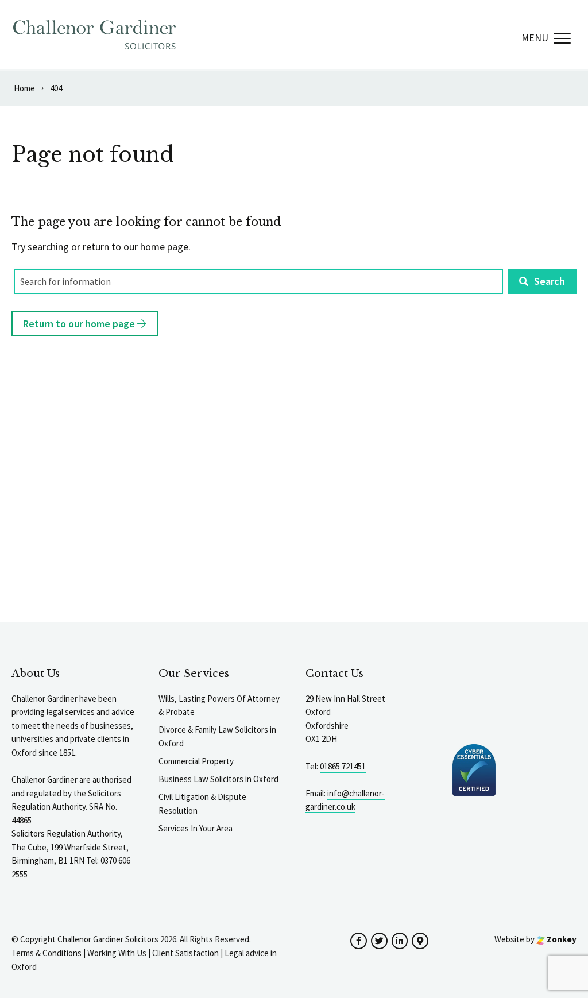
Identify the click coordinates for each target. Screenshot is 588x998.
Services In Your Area (195, 828)
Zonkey (561, 939)
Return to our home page (80, 323)
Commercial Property (196, 761)
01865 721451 (343, 766)
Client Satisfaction (185, 952)
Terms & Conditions (46, 952)
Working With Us (116, 952)
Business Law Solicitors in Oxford (218, 778)
